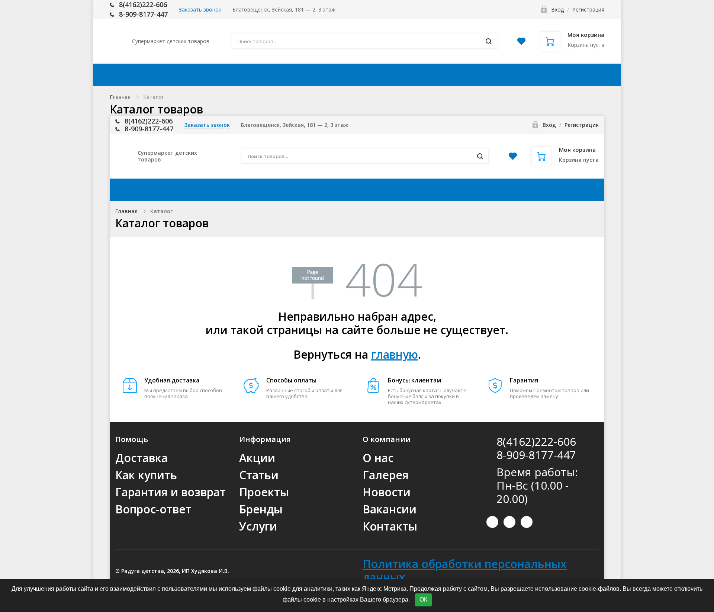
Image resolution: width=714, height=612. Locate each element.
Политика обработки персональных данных (465, 570)
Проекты (264, 492)
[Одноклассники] (527, 522)
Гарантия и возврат (170, 492)
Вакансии (389, 509)
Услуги (258, 526)
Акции (234, 75)
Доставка (281, 75)
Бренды (261, 509)
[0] (521, 43)
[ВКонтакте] (492, 522)
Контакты (535, 75)
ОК (423, 599)
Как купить (337, 75)
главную (394, 354)
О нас (378, 457)
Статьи (259, 475)
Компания (471, 75)
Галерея (386, 475)
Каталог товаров (167, 75)
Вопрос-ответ (153, 509)
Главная (120, 96)
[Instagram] (509, 522)
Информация (401, 75)
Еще (579, 75)
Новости (387, 492)
